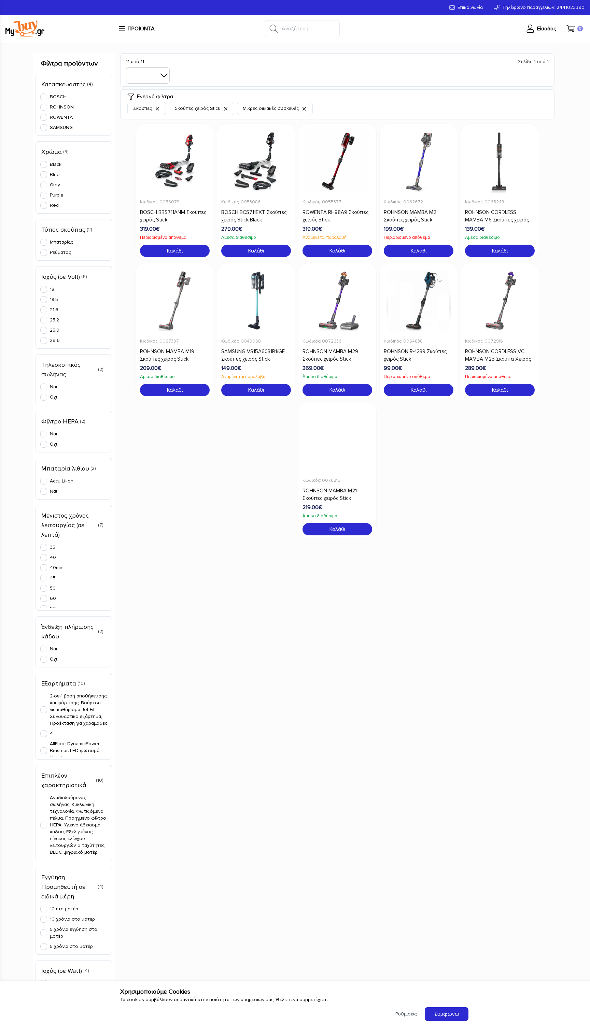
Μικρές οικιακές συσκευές (271, 108)
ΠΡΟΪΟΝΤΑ (141, 28)
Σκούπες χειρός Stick (198, 108)
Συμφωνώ (446, 1014)
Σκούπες (143, 108)
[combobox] (148, 75)
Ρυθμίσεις (406, 1014)
